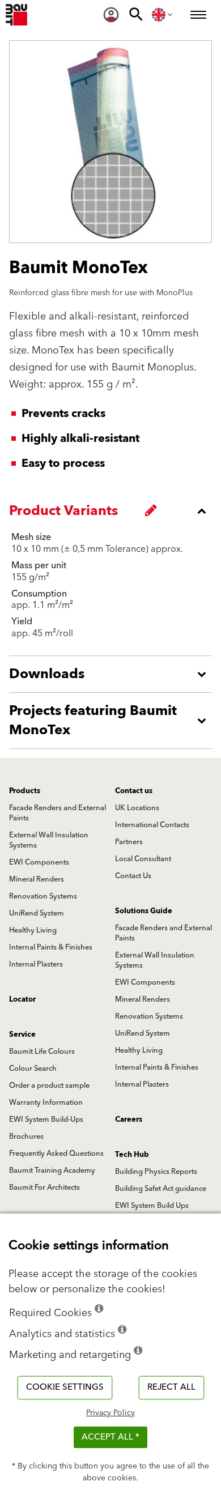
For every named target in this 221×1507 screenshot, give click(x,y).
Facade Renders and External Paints (57, 813)
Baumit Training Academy (52, 1170)
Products (24, 791)
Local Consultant (143, 859)
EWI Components (39, 862)
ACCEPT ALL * (110, 1437)
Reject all (171, 1387)
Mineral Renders (36, 879)
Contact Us (133, 876)
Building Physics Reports (156, 1171)
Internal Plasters (36, 964)
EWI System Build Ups (152, 1205)
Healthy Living (33, 930)
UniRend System (36, 913)
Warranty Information (46, 1102)
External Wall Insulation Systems (48, 840)
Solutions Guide (143, 911)
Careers (128, 1119)
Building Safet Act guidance (160, 1188)
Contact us (133, 791)
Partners (129, 842)
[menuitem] (111, 15)
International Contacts (152, 825)
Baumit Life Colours (42, 1051)
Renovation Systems (43, 896)
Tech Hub (132, 1154)
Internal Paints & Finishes (50, 947)
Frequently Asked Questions (56, 1153)
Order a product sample (49, 1085)
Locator (22, 999)
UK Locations (137, 808)
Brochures (26, 1136)
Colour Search (33, 1068)
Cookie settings (65, 1387)
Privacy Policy (110, 1413)
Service (22, 1034)
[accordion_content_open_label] (113, 674)
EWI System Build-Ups (46, 1119)
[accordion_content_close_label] (113, 511)
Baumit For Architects (44, 1187)
